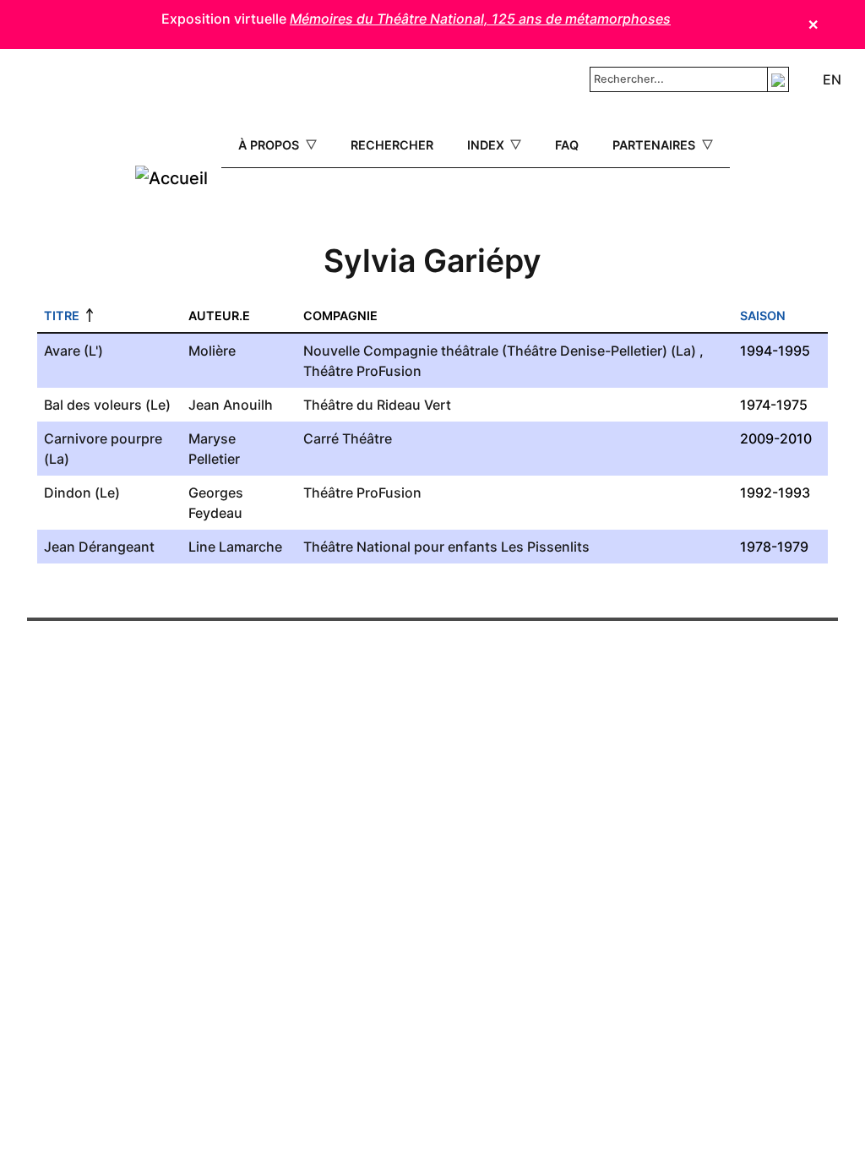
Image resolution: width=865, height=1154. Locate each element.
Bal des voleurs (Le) (107, 404)
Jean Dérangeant (99, 546)
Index (487, 145)
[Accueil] (171, 178)
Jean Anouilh (230, 404)
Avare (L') (73, 350)
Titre (61, 315)
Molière (212, 350)
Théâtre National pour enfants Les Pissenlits (446, 546)
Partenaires (655, 145)
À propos (270, 145)
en (832, 79)
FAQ (567, 145)
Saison (763, 315)
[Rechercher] (778, 79)
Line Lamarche (235, 546)
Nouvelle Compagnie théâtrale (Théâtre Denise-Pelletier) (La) (499, 350)
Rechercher (392, 145)
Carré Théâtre (347, 438)
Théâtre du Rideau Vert (377, 404)
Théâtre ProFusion (362, 370)
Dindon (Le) (82, 492)
